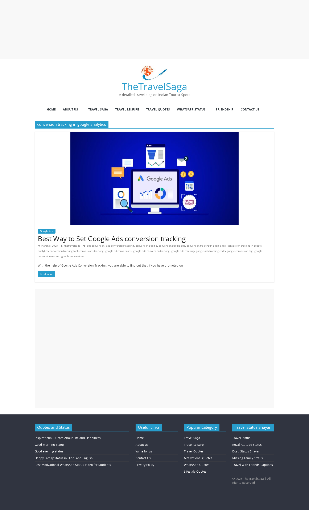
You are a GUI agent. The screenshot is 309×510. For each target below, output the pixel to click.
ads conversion (95, 245)
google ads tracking (182, 251)
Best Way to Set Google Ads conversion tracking (112, 238)
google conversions (72, 256)
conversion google (146, 245)
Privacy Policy (145, 465)
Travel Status (241, 438)
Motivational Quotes (198, 458)
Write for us (144, 451)
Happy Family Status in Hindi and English (64, 458)
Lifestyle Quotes (195, 471)
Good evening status (49, 451)
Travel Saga (98, 109)
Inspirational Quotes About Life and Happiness (68, 438)
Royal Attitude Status (247, 445)
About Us (70, 109)
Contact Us (250, 109)
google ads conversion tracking (151, 251)
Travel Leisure (127, 109)
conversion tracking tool (64, 251)
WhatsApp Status (191, 109)
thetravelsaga (72, 245)
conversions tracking (91, 251)
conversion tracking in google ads (206, 245)
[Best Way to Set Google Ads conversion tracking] (154, 134)
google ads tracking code (210, 251)
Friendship (225, 109)
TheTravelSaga (154, 86)
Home (51, 109)
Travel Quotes (158, 109)
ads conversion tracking (120, 245)
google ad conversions (118, 251)
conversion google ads (172, 245)
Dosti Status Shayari (246, 451)
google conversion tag (240, 251)
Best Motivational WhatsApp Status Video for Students (73, 465)
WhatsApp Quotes (196, 465)
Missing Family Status (247, 458)
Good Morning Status (50, 445)
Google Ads (46, 231)
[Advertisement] (126, 29)
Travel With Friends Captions (252, 465)
